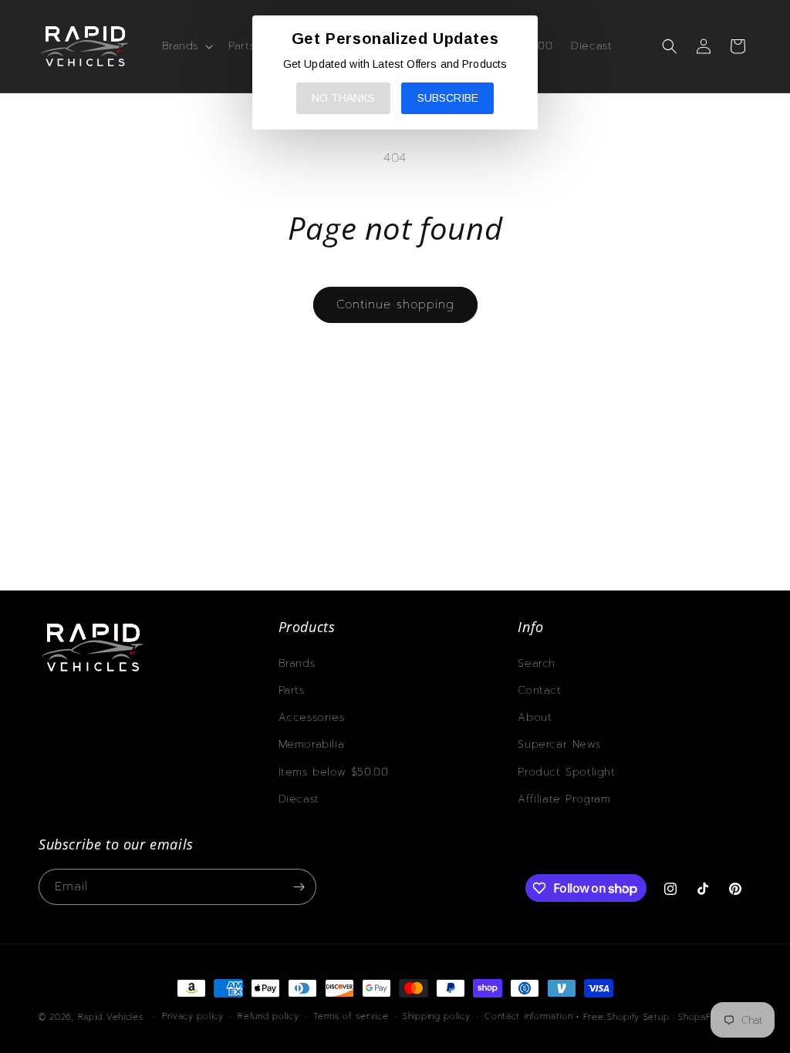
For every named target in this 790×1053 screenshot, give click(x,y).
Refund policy (268, 1016)
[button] (186, 46)
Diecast (299, 799)
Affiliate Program (564, 799)
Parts (292, 690)
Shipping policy (437, 1016)
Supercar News (559, 744)
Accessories (312, 717)
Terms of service (350, 1016)
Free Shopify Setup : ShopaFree (655, 1017)
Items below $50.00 (334, 772)
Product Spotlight (566, 772)
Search (536, 663)
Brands (297, 663)
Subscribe (447, 98)
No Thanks (343, 98)
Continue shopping (395, 304)
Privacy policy (193, 1016)
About (535, 717)
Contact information (528, 1016)
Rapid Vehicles (110, 1017)
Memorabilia (312, 744)
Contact (539, 690)
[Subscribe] (299, 887)
